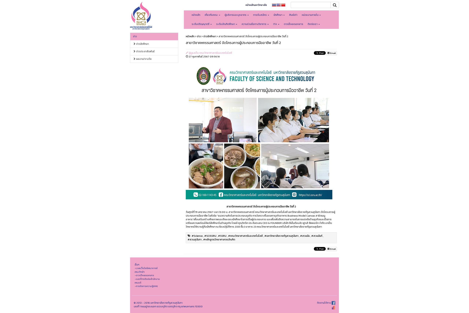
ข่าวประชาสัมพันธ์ (145, 51)
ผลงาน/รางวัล (144, 59)
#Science (197, 236)
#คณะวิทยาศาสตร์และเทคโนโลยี (245, 236)
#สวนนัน (305, 236)
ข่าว (135, 36)
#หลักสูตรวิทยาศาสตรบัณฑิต (219, 239)
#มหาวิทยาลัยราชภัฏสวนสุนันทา (281, 236)
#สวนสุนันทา (195, 239)
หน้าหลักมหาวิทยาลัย (256, 5)
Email (333, 53)
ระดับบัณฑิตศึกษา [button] (225, 24)
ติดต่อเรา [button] (313, 24)
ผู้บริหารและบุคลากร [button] (236, 15)
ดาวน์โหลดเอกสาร (293, 24)
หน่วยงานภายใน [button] (310, 15)
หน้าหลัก (196, 15)
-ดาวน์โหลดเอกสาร (144, 275)
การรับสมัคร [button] (260, 15)
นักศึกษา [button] (278, 15)
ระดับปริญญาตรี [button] (201, 24)
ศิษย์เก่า (293, 15)
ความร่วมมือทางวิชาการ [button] (254, 24)
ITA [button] (275, 24)
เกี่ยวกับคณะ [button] (211, 15)
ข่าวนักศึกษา (142, 44)
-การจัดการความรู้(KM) (146, 286)
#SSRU (222, 236)
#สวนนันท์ (316, 236)
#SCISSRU (210, 236)
